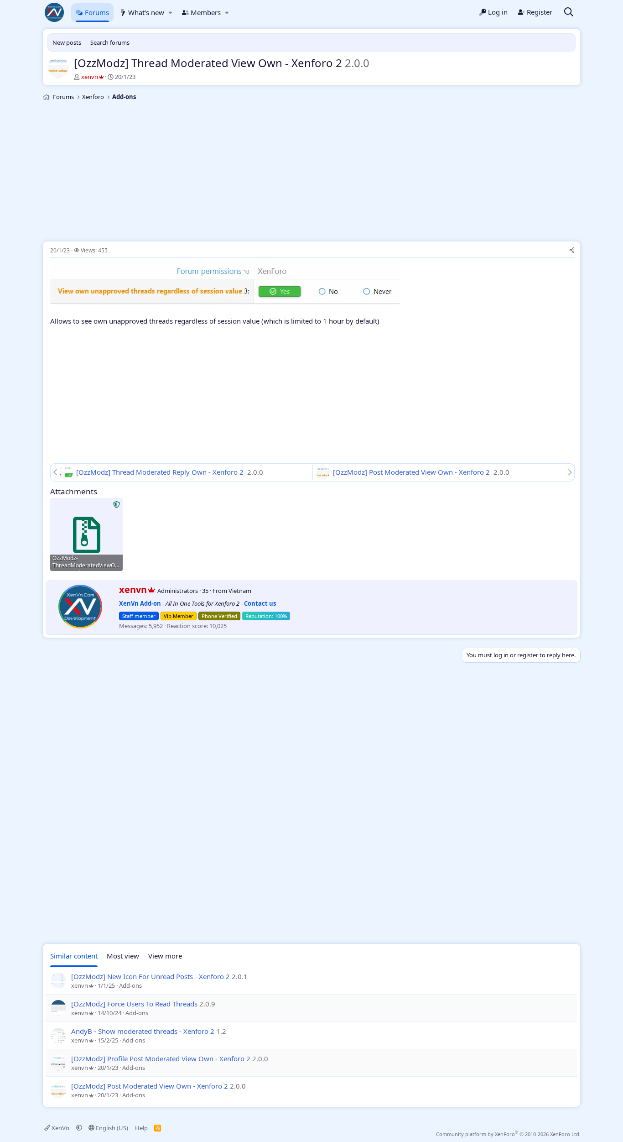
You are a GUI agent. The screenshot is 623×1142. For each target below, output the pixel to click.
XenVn (60, 1128)
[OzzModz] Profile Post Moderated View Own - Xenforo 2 (160, 1058)
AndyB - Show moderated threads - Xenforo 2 (142, 1031)
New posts (66, 42)
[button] (170, 12)
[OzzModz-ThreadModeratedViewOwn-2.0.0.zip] (86, 534)
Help (141, 1128)
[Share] (572, 251)
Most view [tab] (123, 955)
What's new (146, 12)
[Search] (568, 12)
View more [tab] (165, 955)
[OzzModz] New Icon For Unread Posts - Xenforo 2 (150, 976)
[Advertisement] (311, 172)
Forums (97, 12)
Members (206, 12)
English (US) (111, 1128)
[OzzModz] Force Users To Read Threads (134, 1003)
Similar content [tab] (74, 955)
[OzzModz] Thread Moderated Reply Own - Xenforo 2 (160, 472)
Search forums (110, 42)
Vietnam (239, 591)
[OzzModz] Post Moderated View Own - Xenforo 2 (412, 472)
